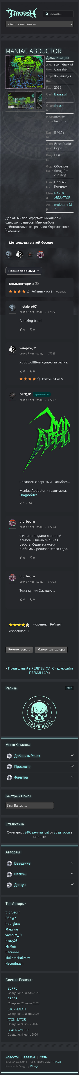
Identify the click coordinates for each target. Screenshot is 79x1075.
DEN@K (25, 394)
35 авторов (62, 832)
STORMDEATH (17, 1009)
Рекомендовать (19, 649)
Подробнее (29, 495)
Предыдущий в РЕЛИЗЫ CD (28, 668)
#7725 (52, 353)
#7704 (52, 527)
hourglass (12, 924)
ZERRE (12, 988)
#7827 (52, 312)
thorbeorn (27, 521)
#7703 (52, 581)
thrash (59, 106)
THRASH (56, 1061)
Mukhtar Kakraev (17, 958)
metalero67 (28, 306)
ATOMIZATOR (17, 1020)
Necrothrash (14, 964)
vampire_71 (28, 348)
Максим (11, 929)
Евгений (12, 952)
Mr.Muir (10, 946)
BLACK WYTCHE (18, 1030)
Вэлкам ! (60, 94)
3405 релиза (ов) (37, 832)
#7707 (52, 400)
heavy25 (11, 941)
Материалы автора (51, 649)
